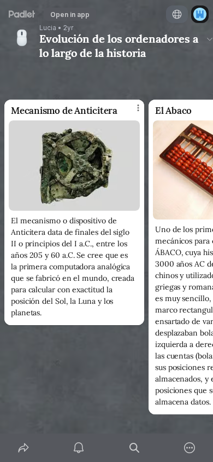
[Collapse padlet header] (209, 39)
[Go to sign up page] (200, 14)
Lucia (47, 28)
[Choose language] (177, 14)
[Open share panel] (23, 448)
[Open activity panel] (79, 448)
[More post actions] (131, 112)
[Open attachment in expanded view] (74, 165)
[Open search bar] (134, 448)
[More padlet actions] (190, 448)
